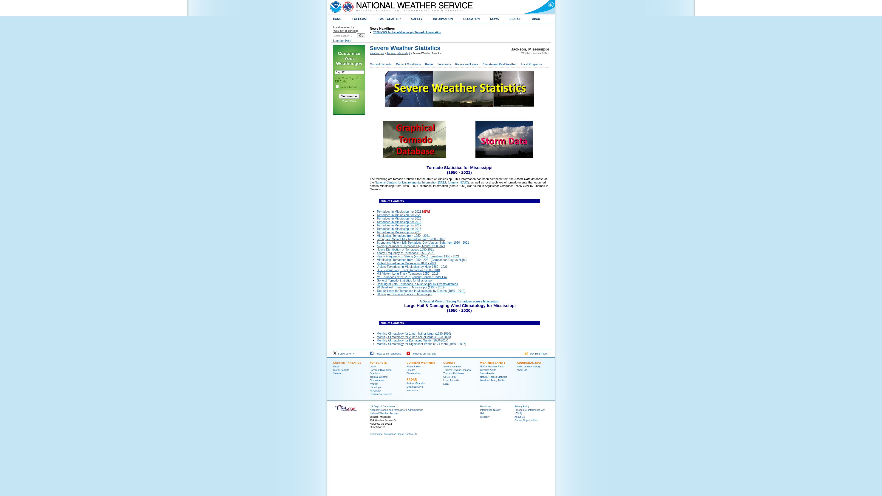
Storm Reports (341, 370)
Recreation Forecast (381, 394)
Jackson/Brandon (416, 383)
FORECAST (360, 19)
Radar (429, 64)
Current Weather (421, 363)
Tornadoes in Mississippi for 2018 (399, 222)
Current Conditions (408, 64)
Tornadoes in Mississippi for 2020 (399, 215)
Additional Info (529, 363)
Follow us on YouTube (423, 353)
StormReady (487, 373)
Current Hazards (381, 64)
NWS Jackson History (528, 366)
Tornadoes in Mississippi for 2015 (399, 232)
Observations (414, 373)
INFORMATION (442, 19)
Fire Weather (377, 380)
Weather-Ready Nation (492, 380)
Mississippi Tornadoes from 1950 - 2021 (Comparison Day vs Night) (421, 260)
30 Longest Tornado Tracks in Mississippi (404, 294)
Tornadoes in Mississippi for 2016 (399, 229)
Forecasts (444, 64)
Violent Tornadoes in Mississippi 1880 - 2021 (406, 263)
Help (482, 413)
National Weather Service (384, 413)
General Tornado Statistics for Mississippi (404, 280)
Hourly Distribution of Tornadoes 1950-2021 (405, 249)
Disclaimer (485, 406)
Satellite (411, 370)
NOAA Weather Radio (492, 366)
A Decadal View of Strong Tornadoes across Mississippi (459, 301)
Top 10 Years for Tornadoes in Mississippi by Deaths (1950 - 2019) (421, 291)
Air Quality (375, 390)
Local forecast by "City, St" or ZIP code (345, 28)
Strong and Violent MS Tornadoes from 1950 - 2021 (411, 239)
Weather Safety (492, 363)
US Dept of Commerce (382, 406)
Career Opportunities (525, 420)
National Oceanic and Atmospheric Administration (396, 409)
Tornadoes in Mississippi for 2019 (399, 218)
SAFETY (416, 19)
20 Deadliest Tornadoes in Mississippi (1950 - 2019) (411, 287)
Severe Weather (452, 366)
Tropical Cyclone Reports (457, 370)
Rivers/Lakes (414, 366)
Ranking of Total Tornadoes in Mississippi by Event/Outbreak (417, 284)
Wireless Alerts (488, 370)
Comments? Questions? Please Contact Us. (394, 434)
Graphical (375, 373)
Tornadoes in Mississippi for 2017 (399, 225)
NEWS (494, 19)
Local (336, 366)
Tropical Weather (379, 376)
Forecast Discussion (381, 370)
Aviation (374, 383)
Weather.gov (377, 53)
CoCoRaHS (449, 376)
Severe (337, 373)
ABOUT (537, 19)
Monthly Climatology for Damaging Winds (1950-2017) (412, 340)
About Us (522, 370)
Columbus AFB (415, 386)
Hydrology (375, 387)
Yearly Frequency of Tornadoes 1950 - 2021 (406, 253)
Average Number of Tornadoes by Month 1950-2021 (411, 246)
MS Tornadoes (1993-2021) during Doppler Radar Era (412, 277)
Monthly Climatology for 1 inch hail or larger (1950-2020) (414, 333)
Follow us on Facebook (387, 353)
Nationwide (413, 390)
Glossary (484, 416)
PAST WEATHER (390, 19)
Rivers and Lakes (466, 64)
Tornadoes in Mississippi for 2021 (403, 211)
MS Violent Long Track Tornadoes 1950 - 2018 (407, 273)
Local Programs (531, 64)
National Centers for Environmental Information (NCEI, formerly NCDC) (422, 182)
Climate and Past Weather (500, 64)
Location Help (342, 40)
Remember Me (348, 87)
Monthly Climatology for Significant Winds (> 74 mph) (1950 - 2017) (421, 344)
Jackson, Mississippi (398, 53)
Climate (449, 363)
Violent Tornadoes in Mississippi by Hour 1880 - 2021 (412, 266)
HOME (337, 19)
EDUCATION (471, 19)
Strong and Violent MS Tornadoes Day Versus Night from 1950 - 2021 (423, 242)
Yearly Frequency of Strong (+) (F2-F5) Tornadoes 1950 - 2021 (418, 256)
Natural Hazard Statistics (493, 376)
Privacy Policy (349, 101)
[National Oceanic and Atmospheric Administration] (335, 7)
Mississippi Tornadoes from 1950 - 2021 (403, 235)
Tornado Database (453, 373)
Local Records (451, 380)
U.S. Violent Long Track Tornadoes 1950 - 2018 (408, 270)
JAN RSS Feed (537, 353)
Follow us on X (345, 353)
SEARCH (515, 19)
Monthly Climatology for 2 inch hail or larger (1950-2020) (414, 337)
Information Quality (490, 409)
